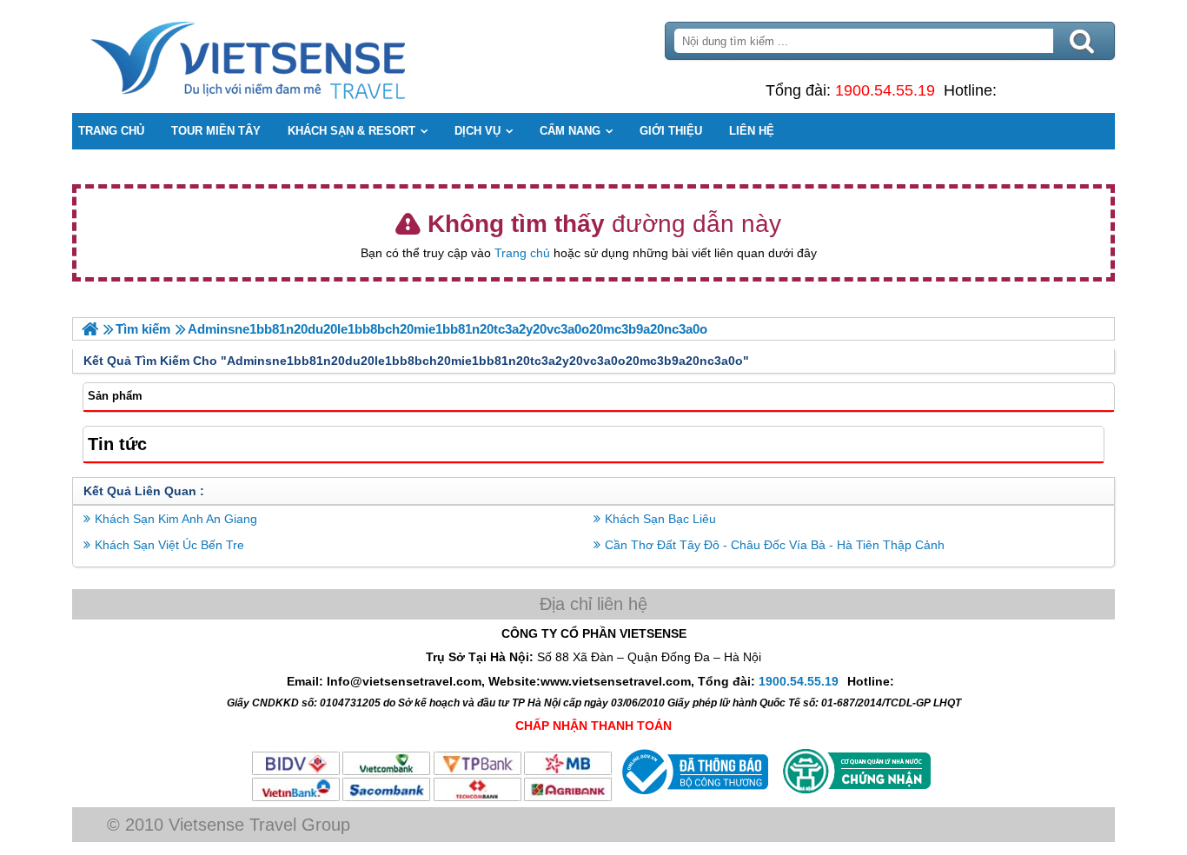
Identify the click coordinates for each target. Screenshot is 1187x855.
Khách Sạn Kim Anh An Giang (176, 519)
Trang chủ (522, 253)
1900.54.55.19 (885, 90)
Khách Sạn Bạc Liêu (660, 519)
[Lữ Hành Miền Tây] (90, 329)
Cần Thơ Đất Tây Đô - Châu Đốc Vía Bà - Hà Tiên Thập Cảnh (775, 545)
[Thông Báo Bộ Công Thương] (693, 798)
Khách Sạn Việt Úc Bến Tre (169, 545)
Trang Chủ (291, 56)
